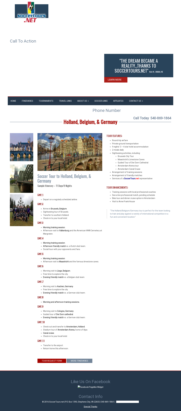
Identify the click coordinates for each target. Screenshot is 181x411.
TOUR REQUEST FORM (52, 361)
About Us (82, 101)
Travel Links (65, 101)
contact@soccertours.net (127, 402)
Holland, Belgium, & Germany (90, 121)
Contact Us (135, 101)
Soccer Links (101, 101)
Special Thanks (90, 406)
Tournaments (46, 101)
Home (13, 101)
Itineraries (27, 101)
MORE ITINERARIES (79, 361)
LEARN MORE (114, 79)
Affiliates (118, 101)
